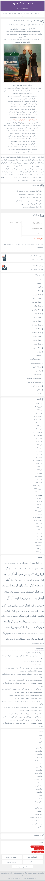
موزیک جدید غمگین (11, 639)
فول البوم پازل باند (25, 171)
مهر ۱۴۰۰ (39, 448)
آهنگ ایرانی (25, 13)
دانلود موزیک (17, 621)
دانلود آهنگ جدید (35, 13)
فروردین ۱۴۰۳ (38, 416)
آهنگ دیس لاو (36, 325)
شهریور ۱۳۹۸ (38, 511)
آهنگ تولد (37, 314)
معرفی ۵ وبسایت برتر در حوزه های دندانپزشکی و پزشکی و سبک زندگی (22, 703)
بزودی (39, 352)
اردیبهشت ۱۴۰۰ (37, 460)
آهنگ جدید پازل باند (25, 160)
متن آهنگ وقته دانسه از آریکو (34, 652)
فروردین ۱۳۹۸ (38, 520)
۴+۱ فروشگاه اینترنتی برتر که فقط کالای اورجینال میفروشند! (25, 713)
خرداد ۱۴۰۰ (39, 457)
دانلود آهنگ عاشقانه (38, 171)
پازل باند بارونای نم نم (33, 166)
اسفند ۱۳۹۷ (38, 523)
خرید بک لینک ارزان (37, 846)
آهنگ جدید (37, 318)
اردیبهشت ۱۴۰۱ (37, 432)
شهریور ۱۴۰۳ (38, 406)
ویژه (39, 394)
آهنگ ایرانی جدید (16, 157)
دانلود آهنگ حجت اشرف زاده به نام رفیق (30, 194)
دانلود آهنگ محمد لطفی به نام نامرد (32, 207)
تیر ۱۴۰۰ (39, 454)
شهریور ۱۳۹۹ (38, 476)
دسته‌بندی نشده (35, 363)
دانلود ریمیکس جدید (22, 866)
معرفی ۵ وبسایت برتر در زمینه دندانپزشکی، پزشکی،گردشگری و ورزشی (22, 684)
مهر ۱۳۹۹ (39, 473)
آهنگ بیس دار (36, 302)
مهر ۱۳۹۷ (39, 539)
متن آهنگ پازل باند (35, 174)
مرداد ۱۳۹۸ (39, 514)
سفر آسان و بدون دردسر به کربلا (33, 661)
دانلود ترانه (40, 622)
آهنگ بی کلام (37, 298)
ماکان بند (18, 633)
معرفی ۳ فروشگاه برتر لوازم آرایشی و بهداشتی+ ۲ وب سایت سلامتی (22, 716)
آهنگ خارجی (37, 321)
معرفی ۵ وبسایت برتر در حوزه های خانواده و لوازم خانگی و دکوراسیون (22, 689)
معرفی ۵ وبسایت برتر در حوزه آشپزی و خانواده (28, 692)
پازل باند (18, 163)
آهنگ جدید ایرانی (37, 160)
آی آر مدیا (4, 160)
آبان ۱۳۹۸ (39, 504)
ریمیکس (38, 371)
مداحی (39, 390)
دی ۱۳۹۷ (39, 530)
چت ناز (33, 862)
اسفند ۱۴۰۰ (38, 438)
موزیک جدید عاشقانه (28, 639)
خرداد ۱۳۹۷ (39, 552)
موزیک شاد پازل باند (23, 180)
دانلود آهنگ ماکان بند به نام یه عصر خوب (30, 197)
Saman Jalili (40, 569)
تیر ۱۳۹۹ (39, 479)
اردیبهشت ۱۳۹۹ (37, 485)
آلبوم (39, 287)
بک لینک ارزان (39, 849)
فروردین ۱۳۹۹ (38, 488)
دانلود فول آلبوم (35, 359)
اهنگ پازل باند (39, 163)
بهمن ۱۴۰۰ (39, 441)
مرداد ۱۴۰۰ (39, 451)
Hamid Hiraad (15, 569)
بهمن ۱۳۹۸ (39, 495)
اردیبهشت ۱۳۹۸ (37, 517)
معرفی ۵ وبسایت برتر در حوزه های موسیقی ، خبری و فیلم (25, 680)
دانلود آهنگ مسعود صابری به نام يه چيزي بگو (29, 191)
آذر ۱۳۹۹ (39, 470)
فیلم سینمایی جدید (35, 386)
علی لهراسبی (25, 633)
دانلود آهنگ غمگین (12, 611)
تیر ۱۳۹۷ (39, 548)
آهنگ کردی (37, 344)
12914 (38, 279)
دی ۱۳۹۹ (39, 466)
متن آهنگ (13, 633)
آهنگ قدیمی (7, 13)
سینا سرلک (32, 633)
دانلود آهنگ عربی (38, 852)
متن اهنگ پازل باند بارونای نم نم (28, 177)
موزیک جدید (13, 177)
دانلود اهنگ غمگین (6, 616)
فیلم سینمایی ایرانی (34, 382)
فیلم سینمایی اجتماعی (34, 378)
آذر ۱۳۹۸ (39, 501)
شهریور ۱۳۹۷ (38, 542)
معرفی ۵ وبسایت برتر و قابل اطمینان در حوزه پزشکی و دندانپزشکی (23, 707)
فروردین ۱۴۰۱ (38, 435)
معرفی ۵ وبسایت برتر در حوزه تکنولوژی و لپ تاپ (28, 698)
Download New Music (11, 31)
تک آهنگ (34, 24)
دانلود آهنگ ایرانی (30, 599)
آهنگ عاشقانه (36, 333)
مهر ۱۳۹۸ (39, 507)
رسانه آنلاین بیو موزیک (20, 627)
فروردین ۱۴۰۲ (38, 419)
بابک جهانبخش (24, 592)
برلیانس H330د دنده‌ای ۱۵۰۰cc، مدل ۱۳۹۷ (30, 671)
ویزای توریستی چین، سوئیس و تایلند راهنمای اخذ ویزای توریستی (24, 668)
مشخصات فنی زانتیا (36, 664)
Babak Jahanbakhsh (9, 563)
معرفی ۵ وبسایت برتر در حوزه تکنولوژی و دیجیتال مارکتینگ (25, 695)
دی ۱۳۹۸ (39, 498)
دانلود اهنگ (38, 615)
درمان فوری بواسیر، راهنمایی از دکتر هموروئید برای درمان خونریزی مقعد (22, 657)
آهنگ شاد (38, 329)
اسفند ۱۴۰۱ (38, 422)
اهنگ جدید (34, 591)
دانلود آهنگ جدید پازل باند (36, 168)
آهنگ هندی (37, 348)
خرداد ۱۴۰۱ (39, 429)
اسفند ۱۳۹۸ (38, 492)
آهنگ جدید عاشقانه (23, 580)
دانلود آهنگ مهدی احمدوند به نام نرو (32, 204)
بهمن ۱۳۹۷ (39, 526)
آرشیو (39, 24)
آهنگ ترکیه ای (36, 310)
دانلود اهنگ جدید (22, 615)
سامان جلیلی (40, 633)
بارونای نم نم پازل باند (28, 163)
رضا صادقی (6, 627)
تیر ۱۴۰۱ (39, 425)
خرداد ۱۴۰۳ (39, 413)
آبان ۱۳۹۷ (39, 536)
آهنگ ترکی (37, 306)
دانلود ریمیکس (30, 622)
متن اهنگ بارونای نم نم (22, 174)
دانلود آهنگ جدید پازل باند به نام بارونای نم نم (15, 168)
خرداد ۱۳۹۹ (39, 482)
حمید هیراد (16, 592)
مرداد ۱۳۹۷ (39, 545)
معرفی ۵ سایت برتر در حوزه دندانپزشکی (30, 710)
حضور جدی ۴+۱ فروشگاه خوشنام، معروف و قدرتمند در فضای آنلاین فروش (22, 675)
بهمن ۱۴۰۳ (39, 403)
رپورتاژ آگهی (37, 367)
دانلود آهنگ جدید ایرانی (24, 605)
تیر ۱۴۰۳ (39, 410)
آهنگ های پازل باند (13, 160)
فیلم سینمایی (37, 375)
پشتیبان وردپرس (11, 862)
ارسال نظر (37, 238)
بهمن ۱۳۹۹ (39, 463)
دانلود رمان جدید (11, 857)
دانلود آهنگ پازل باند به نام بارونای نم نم (27, 21)
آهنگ (39, 291)
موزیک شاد (40, 643)
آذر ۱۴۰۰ (39, 444)
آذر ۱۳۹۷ (39, 533)
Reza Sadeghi (33, 569)
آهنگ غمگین (16, 13)
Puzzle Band (40, 157)
